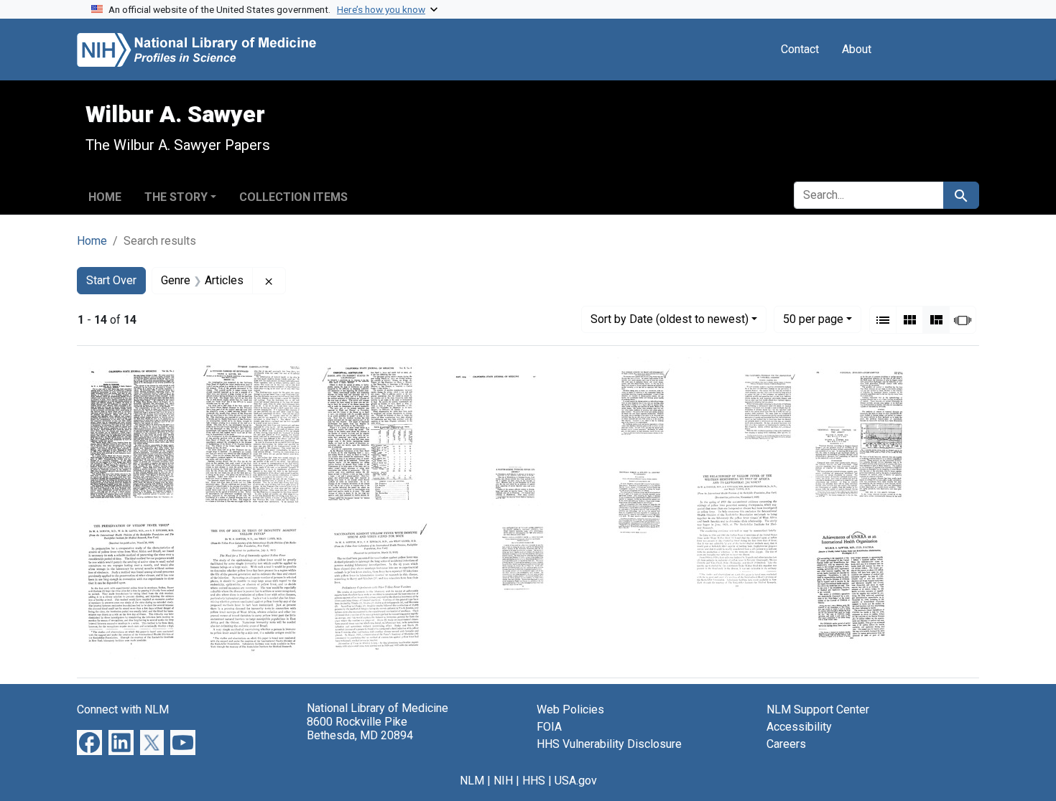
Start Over (111, 280)
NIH (503, 780)
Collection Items (293, 197)
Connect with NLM (123, 709)
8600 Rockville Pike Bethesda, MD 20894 (360, 728)
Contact (800, 49)
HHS (533, 780)
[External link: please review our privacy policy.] (89, 742)
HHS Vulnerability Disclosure (609, 744)
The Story (176, 197)
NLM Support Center (817, 709)
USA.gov (576, 780)
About (856, 49)
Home (104, 197)
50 (813, 319)
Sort (669, 319)
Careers (786, 744)
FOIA (549, 727)
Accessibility (799, 727)
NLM (472, 780)
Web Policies (570, 709)
